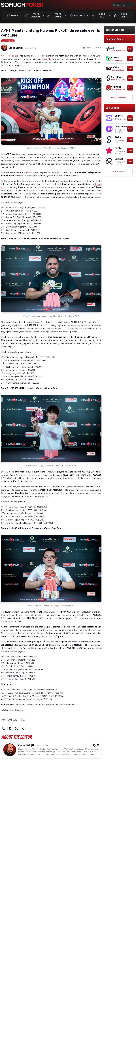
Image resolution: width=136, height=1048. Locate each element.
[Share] (23, 728)
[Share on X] (16, 728)
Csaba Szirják (15, 48)
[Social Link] (94, 745)
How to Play (80, 15)
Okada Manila (48, 59)
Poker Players (58, 15)
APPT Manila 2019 (10, 55)
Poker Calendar (36, 15)
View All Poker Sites (119, 97)
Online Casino (124, 15)
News (13, 15)
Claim (130, 49)
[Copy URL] (3, 728)
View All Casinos (119, 171)
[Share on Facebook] (10, 728)
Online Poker (102, 15)
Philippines (29, 172)
